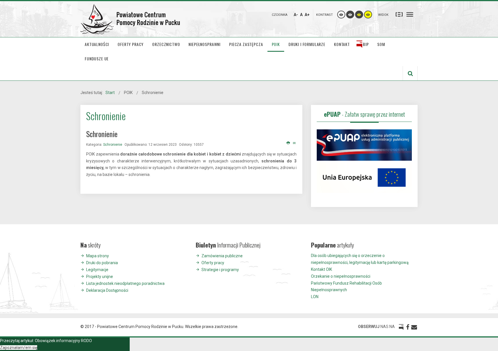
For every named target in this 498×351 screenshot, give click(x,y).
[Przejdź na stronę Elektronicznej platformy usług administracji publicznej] (364, 144)
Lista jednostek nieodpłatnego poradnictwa (125, 283)
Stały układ (399, 14)
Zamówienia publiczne (222, 256)
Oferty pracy (212, 262)
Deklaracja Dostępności (107, 290)
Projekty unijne (99, 276)
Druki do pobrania (102, 262)
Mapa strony (97, 256)
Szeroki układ (410, 14)
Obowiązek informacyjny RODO (63, 340)
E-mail (295, 143)
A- (296, 14)
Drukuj (288, 143)
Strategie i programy (220, 269)
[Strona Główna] (130, 19)
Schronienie (112, 145)
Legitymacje (97, 269)
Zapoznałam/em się (18, 347)
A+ (307, 14)
